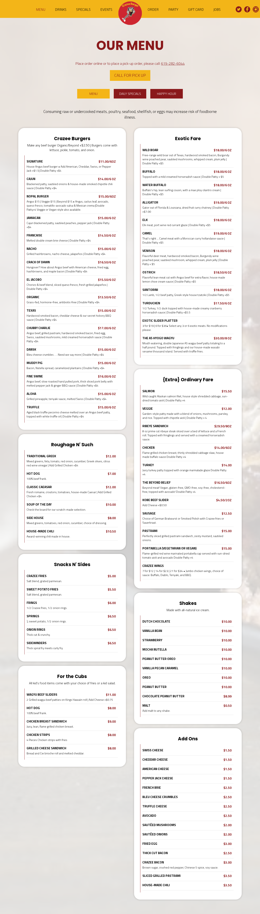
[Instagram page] (255, 9)
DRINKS (61, 9)
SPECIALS (83, 9)
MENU (41, 9)
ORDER (153, 9)
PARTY (173, 9)
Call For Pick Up (130, 75)
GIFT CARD (196, 9)
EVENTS (106, 9)
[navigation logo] (130, 14)
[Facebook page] (247, 9)
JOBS (217, 9)
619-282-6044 (173, 63)
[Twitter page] (238, 9)
